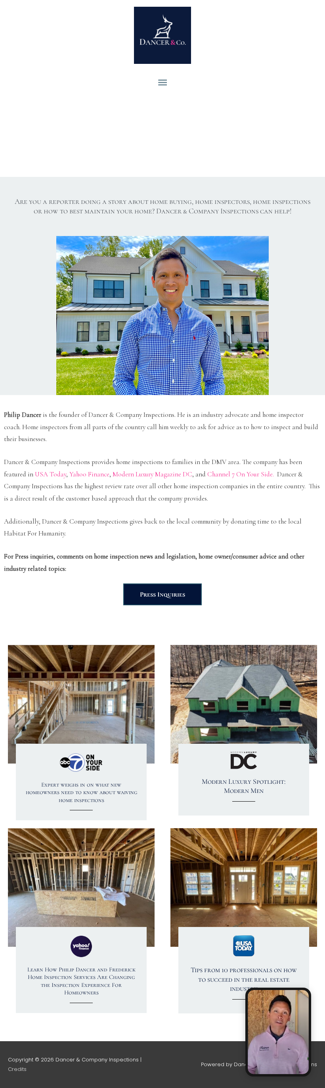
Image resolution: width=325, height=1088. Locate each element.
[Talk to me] (278, 1032)
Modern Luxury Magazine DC (152, 474)
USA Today (49, 474)
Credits (17, 1069)
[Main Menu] (162, 83)
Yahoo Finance (89, 474)
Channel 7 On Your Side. (240, 474)
